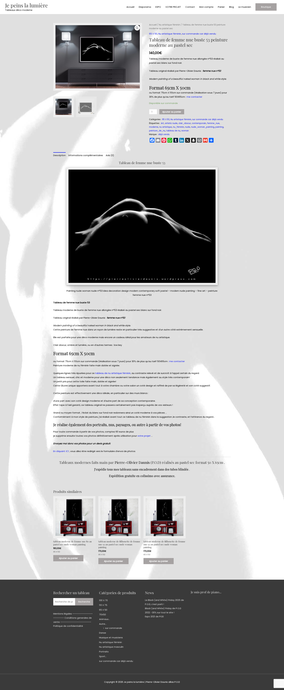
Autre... (102, 623)
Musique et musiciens (111, 637)
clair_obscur (185, 123)
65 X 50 (153, 33)
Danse (102, 632)
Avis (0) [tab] (110, 155)
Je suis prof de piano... (206, 592)
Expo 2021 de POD (154, 616)
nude (187, 127)
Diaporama (145, 6)
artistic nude (171, 123)
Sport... (102, 656)
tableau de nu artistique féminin (113, 373)
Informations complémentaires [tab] (85, 155)
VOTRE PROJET (173, 6)
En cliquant (61, 451)
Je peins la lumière (26, 5)
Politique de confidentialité (68, 626)
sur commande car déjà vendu (199, 33)
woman (185, 130)
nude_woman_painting (202, 127)
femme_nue (213, 123)
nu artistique (165, 127)
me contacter (194, 96)
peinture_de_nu (157, 130)
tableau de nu (173, 130)
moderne (153, 127)
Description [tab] (59, 155)
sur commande (113, 628)
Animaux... (104, 619)
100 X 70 (103, 600)
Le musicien (244, 6)
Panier (221, 6)
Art (162, 123)
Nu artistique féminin (169, 24)
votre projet (144, 435)
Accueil (130, 6)
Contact (190, 6)
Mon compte (206, 6)
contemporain (199, 123)
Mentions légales (62, 613)
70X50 (102, 614)
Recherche (84, 601)
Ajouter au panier (171, 111)
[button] (266, 7)
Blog (231, 6)
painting (219, 127)
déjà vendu (164, 134)
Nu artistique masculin (111, 646)
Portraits (104, 651)
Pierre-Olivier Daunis (132, 462)
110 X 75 (103, 605)
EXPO (158, 6)
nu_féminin (178, 127)
